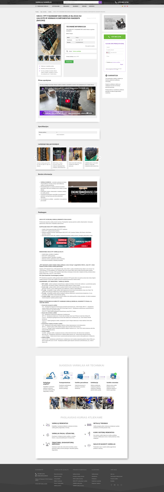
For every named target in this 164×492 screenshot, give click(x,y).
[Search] (100, 2)
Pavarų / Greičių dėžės (58, 483)
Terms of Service (113, 69)
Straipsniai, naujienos (96, 483)
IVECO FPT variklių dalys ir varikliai (80, 481)
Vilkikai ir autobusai (58, 481)
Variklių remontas (76, 474)
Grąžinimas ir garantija (96, 481)
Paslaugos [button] (66, 6)
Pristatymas (94, 478)
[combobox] (108, 52)
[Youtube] (115, 485)
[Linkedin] (118, 485)
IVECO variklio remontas (78, 478)
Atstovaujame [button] (55, 6)
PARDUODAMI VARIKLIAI (42, 6)
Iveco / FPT (76, 56)
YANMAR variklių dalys (77, 483)
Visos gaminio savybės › (90, 46)
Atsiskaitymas (94, 476)
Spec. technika (43, 11)
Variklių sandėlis (44, 2)
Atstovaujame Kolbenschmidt (116, 476)
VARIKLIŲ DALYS (57, 485)
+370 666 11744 (123, 2)
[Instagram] (122, 485)
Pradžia (37, 11)
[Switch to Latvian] (127, 6)
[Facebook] (112, 485)
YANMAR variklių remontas (78, 485)
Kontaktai (91, 6)
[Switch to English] (125, 6)
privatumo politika (116, 62)
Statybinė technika (57, 476)
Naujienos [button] (75, 6)
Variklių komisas (95, 474)
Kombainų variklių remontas (78, 476)
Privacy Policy (108, 69)
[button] (69, 61)
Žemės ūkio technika (58, 474)
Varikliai (49, 11)
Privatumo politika (114, 478)
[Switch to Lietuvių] (122, 6)
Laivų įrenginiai (57, 478)
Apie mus (84, 6)
